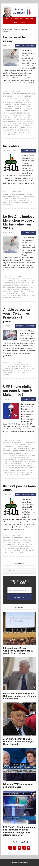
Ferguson (31, 196)
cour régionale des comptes (14, 451)
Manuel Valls (20, 289)
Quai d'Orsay (26, 370)
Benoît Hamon (30, 94)
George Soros (23, 459)
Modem (9, 124)
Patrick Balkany (20, 470)
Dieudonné (15, 453)
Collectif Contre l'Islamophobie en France (19, 449)
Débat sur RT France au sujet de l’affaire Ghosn (18, 785)
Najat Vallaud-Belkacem (22, 124)
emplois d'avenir (18, 544)
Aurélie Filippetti (18, 94)
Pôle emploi (18, 551)
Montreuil (12, 200)
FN (11, 109)
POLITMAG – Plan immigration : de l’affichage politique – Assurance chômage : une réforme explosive (19, 830)
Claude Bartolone (24, 366)
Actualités (17, 92)
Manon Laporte (22, 463)
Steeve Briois (8, 474)
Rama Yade (16, 128)
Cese (27, 364)
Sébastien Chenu (23, 130)
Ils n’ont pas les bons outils (19, 488)
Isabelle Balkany (28, 461)
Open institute (8, 470)
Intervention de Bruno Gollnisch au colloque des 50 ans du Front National (18, 650)
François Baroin (19, 109)
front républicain (14, 111)
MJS (24, 468)
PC (11, 128)
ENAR (33, 455)
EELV (27, 100)
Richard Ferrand (9, 130)
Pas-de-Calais (8, 126)
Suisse (5, 553)
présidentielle (8, 295)
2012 (13, 278)
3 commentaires (28, 151)
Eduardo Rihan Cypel (17, 100)
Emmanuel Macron (16, 104)
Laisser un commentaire (25, 46)
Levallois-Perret (9, 463)
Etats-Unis (23, 196)
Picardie (22, 293)
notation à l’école (23, 200)
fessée (5, 198)
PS (16, 295)
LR (21, 119)
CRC (26, 451)
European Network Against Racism (16, 457)
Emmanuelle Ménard (16, 107)
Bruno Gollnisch (19, 96)
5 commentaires (28, 233)
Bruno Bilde (7, 96)
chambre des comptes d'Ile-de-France (17, 444)
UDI (17, 134)
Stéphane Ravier (9, 134)
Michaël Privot (17, 468)
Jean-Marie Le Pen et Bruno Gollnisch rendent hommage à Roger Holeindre (18, 741)
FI (24, 107)
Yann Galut (17, 298)
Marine (10, 121)
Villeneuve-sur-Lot (24, 474)
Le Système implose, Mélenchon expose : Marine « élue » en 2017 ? (19, 222)
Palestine (11, 293)
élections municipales (19, 281)
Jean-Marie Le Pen (21, 285)
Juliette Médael (25, 117)
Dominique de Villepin (27, 368)
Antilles (21, 442)
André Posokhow (18, 538)
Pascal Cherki (19, 126)
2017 (17, 278)
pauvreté (6, 202)
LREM (24, 119)
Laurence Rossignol (16, 198)
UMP (15, 474)
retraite (18, 373)
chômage (14, 540)
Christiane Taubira (10, 366)
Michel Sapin (19, 291)
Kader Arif (7, 119)
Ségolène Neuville (10, 132)
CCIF (33, 442)
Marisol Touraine (20, 121)
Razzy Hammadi (26, 128)
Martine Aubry (8, 291)
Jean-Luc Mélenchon (18, 548)
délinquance (14, 196)
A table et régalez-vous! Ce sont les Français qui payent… (17, 315)
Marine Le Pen (30, 289)
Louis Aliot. (15, 119)
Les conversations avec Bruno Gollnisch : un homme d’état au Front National (19, 696)
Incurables (11, 146)
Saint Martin (14, 472)
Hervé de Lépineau (20, 113)
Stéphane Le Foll (24, 132)
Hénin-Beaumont (16, 461)
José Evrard (14, 117)
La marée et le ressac (14, 39)
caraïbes (28, 442)
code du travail (24, 540)
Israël (27, 283)
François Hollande (17, 283)
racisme (14, 202)
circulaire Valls (9, 446)
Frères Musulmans (10, 459)
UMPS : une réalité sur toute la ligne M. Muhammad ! (18, 390)
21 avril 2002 (24, 278)
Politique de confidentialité (19, 862)
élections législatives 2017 (13, 102)
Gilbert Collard (27, 111)
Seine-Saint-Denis (26, 472)
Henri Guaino (8, 113)
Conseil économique (10, 368)
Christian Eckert (15, 98)
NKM (32, 124)
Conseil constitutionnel (12, 542)
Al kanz (15, 442)
